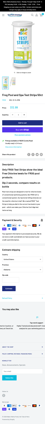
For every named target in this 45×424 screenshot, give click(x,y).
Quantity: (5, 115)
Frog (4, 100)
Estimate (8, 288)
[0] (41, 15)
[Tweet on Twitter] (37, 154)
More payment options (22, 135)
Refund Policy (7, 298)
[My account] (36, 15)
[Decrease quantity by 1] (12, 114)
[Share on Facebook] (28, 154)
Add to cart (22, 123)
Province (5, 265)
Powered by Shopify (8, 419)
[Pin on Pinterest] (33, 154)
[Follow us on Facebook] (3, 395)
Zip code (5, 275)
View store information (13, 147)
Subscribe (9, 378)
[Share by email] (41, 154)
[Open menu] (3, 15)
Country (5, 255)
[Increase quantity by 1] (24, 114)
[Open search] (32, 15)
